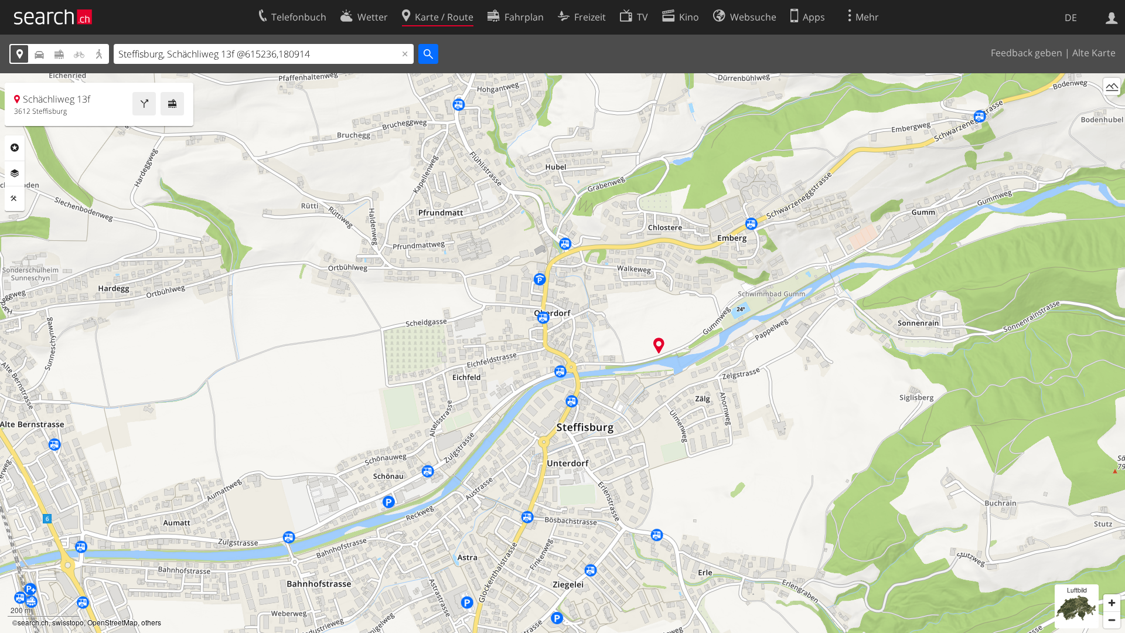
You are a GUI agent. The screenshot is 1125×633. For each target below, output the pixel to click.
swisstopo (68, 622)
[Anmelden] (1112, 17)
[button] (658, 345)
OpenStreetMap (112, 622)
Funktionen (15, 198)
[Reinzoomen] (1111, 602)
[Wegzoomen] (1111, 619)
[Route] (144, 103)
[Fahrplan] (172, 103)
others (151, 622)
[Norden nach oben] (1111, 108)
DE (1071, 17)
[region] (562, 353)
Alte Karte (1094, 52)
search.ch (33, 622)
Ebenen (15, 173)
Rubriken (15, 147)
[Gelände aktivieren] (1111, 86)
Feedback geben (1026, 52)
